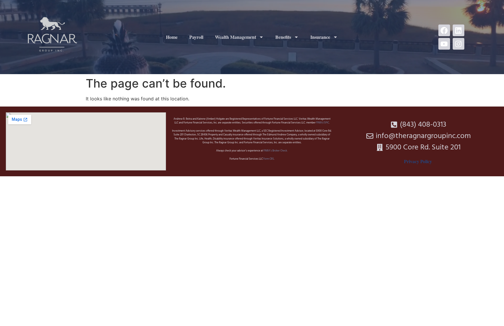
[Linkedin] (458, 30)
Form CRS (268, 159)
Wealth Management (235, 37)
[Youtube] (444, 44)
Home (172, 37)
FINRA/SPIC (322, 123)
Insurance (320, 37)
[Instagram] (458, 44)
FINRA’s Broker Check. (275, 151)
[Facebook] (444, 30)
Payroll (196, 37)
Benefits (283, 37)
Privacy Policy (418, 161)
